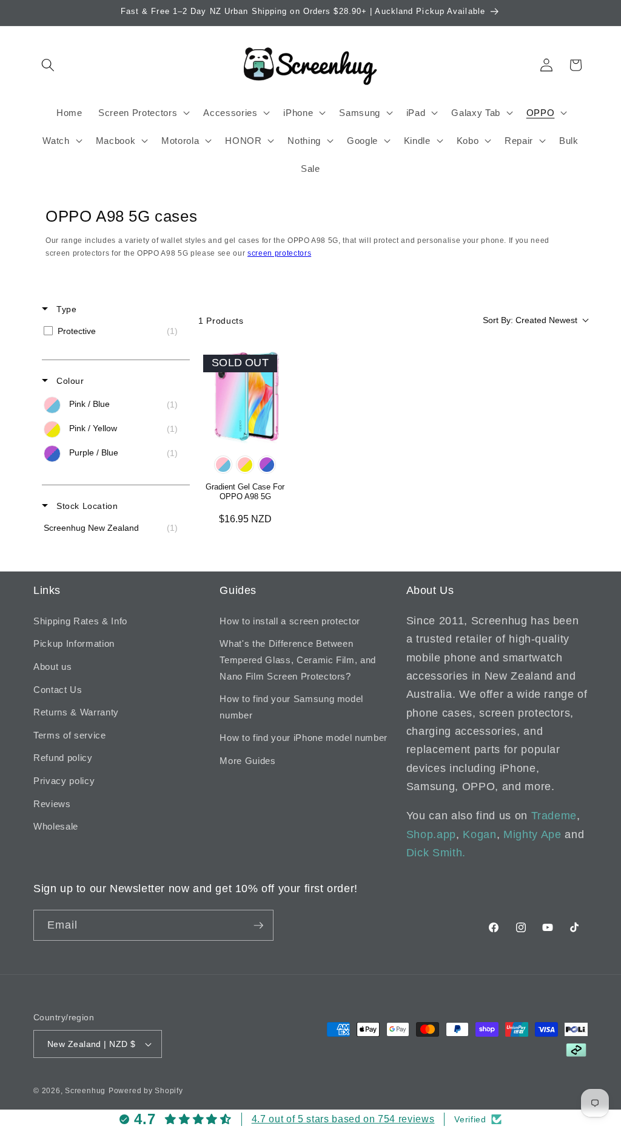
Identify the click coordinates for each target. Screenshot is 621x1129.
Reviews (52, 804)
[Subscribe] (258, 925)
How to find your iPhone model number (304, 737)
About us (52, 666)
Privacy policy (64, 781)
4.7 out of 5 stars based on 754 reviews (343, 1119)
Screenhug (85, 1090)
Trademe (554, 816)
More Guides (247, 761)
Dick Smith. (436, 853)
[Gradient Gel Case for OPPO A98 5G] (245, 397)
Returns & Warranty (76, 712)
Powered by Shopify (146, 1090)
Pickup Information (74, 643)
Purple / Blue (266, 464)
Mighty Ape (532, 834)
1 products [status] (221, 321)
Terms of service (69, 735)
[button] (47, 65)
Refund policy (63, 757)
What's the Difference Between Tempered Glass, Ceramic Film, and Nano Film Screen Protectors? (298, 659)
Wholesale (55, 826)
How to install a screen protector (290, 621)
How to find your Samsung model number (291, 707)
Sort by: (530, 320)
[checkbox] (114, 331)
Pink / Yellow (245, 464)
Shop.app (431, 834)
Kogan (479, 834)
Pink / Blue (223, 464)
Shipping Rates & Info (80, 621)
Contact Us (57, 689)
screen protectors (279, 253)
